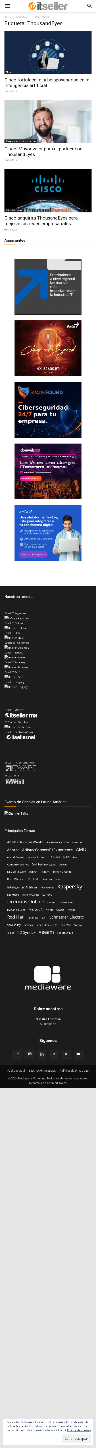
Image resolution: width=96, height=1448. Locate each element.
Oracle (60, 909)
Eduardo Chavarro (16, 871)
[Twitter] (66, 1054)
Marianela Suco (16, 909)
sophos (77, 925)
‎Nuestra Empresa (48, 1019)
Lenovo (47, 894)
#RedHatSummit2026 (57, 842)
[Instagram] (29, 1054)
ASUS (66, 857)
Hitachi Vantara (15, 879)
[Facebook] (17, 1054)
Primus (71, 909)
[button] (7, 6)
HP (28, 879)
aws (75, 857)
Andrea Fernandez (38, 857)
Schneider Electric (66, 917)
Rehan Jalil (33, 917)
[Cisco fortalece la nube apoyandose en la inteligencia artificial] (48, 52)
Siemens (28, 925)
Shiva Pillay (14, 925)
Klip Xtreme (13, 894)
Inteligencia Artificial (22, 887)
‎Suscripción (48, 1024)
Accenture (77, 842)
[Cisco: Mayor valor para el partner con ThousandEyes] (48, 121)
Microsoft (36, 909)
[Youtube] (78, 1054)
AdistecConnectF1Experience (47, 849)
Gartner (44, 871)
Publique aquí (16, 1071)
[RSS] (54, 1054)
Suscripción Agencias (42, 1071)
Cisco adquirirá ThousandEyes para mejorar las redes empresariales (41, 220)
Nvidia (49, 909)
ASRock (55, 857)
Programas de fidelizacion (21, 141)
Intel (57, 879)
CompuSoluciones (18, 864)
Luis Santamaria (66, 902)
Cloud (9, 72)
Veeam (46, 932)
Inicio (7, 17)
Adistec (13, 850)
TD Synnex (26, 932)
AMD (81, 849)
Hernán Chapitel (62, 872)
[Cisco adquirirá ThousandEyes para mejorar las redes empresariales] (48, 190)
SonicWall (66, 925)
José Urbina (47, 887)
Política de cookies (79, 1430)
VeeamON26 (65, 933)
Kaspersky (69, 886)
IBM (35, 879)
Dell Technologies (44, 864)
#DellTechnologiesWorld (25, 842)
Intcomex (46, 879)
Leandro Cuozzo (30, 894)
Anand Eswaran (16, 857)
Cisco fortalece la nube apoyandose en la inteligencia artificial (46, 82)
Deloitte (63, 864)
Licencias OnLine (25, 901)
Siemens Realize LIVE (47, 925)
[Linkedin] (42, 1054)
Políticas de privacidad (74, 1071)
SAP (44, 917)
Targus (10, 932)
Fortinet (33, 871)
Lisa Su (51, 902)
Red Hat (15, 917)
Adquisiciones (14, 210)
